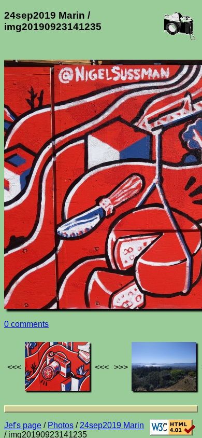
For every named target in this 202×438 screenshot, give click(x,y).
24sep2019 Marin (112, 425)
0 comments (26, 324)
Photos (61, 425)
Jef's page (22, 425)
